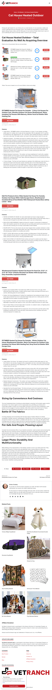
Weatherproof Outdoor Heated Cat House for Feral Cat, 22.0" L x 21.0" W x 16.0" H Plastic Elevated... (21, 68)
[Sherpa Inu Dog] (38, 547)
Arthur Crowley (13, 484)
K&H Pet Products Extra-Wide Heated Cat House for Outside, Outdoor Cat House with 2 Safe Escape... (22, 60)
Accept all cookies (13, 686)
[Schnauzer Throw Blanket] (38, 575)
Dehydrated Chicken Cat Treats (9, 477)
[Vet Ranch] (10, 3)
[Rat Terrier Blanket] (13, 602)
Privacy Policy (29, 661)
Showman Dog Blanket (7, 555)
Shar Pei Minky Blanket (7, 588)
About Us (28, 654)
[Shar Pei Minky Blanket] (13, 575)
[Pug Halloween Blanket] (38, 602)
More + (46, 469)
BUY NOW (10, 120)
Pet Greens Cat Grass (45, 477)
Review (3, 657)
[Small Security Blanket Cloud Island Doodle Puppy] (38, 518)
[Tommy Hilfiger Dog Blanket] (13, 518)
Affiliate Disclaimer (30, 659)
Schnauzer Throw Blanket (33, 588)
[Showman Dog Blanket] (13, 544)
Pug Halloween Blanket (32, 616)
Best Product (5, 654)
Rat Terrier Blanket (6, 616)
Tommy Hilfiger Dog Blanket (8, 531)
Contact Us (29, 656)
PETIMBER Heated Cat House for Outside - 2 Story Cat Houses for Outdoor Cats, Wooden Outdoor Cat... (21, 51)
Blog (3, 660)
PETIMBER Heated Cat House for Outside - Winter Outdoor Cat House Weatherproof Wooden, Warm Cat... (21, 77)
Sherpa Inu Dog (30, 561)
